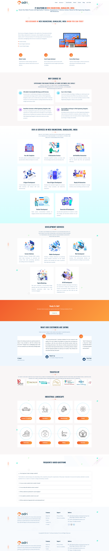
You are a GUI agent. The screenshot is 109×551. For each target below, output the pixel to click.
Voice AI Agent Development (54, 182)
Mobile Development (54, 254)
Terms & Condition (61, 518)
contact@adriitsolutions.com (78, 519)
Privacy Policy (60, 515)
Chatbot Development (42, 209)
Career (79, 2)
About (74, 2)
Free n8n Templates (29, 155)
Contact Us (54, 313)
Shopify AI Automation (79, 182)
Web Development (79, 254)
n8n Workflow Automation (79, 155)
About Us (48, 515)
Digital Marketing (41, 283)
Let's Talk (88, 2)
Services (61, 2)
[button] (54, 473)
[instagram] (71, 524)
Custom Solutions (29, 254)
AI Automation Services (54, 155)
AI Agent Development (29, 182)
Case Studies (69, 2)
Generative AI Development (67, 209)
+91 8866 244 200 (77, 521)
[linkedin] (74, 524)
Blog (84, 2)
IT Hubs (47, 524)
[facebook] (69, 524)
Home (56, 2)
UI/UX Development (67, 282)
